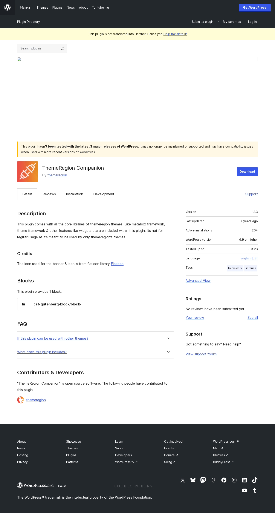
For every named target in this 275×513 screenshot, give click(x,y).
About (21, 441)
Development (103, 194)
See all (253, 317)
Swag (170, 462)
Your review (195, 317)
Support (251, 194)
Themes (72, 448)
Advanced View (198, 280)
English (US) (249, 258)
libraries (251, 268)
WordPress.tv (126, 462)
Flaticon (117, 264)
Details (27, 194)
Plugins (71, 455)
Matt (218, 448)
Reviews (49, 194)
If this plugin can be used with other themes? (52, 338)
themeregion (57, 175)
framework (235, 268)
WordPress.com (226, 441)
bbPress (221, 455)
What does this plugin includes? (42, 352)
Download (247, 171)
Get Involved (173, 441)
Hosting (22, 455)
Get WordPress (255, 7)
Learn (119, 441)
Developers (123, 455)
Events (169, 448)
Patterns (72, 462)
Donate (171, 455)
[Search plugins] (62, 48)
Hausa (62, 486)
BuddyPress (223, 462)
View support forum (201, 354)
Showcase (73, 441)
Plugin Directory (28, 21)
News (21, 448)
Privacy (22, 462)
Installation (74, 194)
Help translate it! (175, 34)
